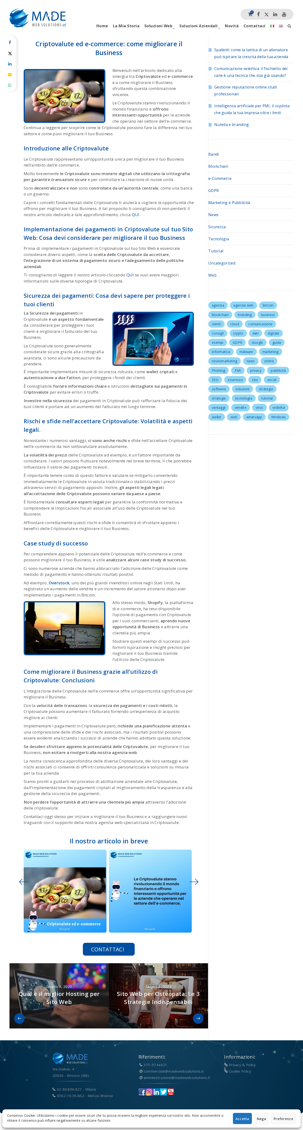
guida (276, 342)
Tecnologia (218, 239)
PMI (238, 370)
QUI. (136, 214)
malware (246, 351)
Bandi (213, 154)
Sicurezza (217, 226)
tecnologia (243, 398)
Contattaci (255, 25)
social (271, 379)
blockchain (220, 314)
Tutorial (215, 251)
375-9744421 (155, 1064)
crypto (238, 333)
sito (255, 379)
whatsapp (254, 417)
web (234, 417)
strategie (219, 398)
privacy (255, 370)
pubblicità (278, 370)
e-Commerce (220, 178)
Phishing (218, 370)
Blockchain (218, 166)
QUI (130, 275)
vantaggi (218, 407)
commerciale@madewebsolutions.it (174, 1071)
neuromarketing (224, 361)
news (251, 361)
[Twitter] (266, 14)
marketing (271, 351)
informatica (221, 351)
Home (102, 25)
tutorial (267, 398)
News (213, 214)
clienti (216, 324)
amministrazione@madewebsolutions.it (177, 1077)
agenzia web (243, 305)
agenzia (218, 305)
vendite (240, 407)
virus (259, 407)
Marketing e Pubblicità (229, 202)
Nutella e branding (231, 124)
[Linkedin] (275, 14)
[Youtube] (284, 14)
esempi (217, 342)
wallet (216, 417)
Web (212, 275)
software (219, 389)
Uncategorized (221, 263)
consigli (218, 333)
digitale (273, 333)
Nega (261, 1118)
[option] (64, 891)
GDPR (213, 190)
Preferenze (283, 1118)
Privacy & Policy (242, 1064)
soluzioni (243, 389)
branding (245, 314)
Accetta (242, 1118)
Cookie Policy (240, 1071)
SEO (215, 379)
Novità (232, 25)
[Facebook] (258, 14)
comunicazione (260, 324)
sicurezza (235, 379)
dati (255, 333)
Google (257, 342)
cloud (234, 324)
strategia (266, 389)
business (268, 314)
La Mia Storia (126, 25)
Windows (278, 417)
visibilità (278, 407)
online (269, 361)
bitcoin (268, 305)
